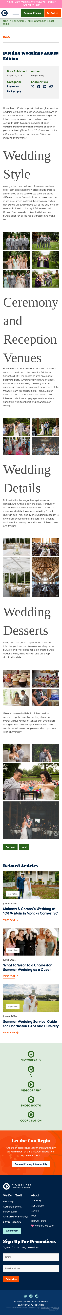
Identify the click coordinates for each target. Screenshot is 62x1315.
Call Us (54, 13)
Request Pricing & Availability (31, 1164)
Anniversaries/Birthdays (15, 1216)
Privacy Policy (45, 1308)
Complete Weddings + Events (34, 1301)
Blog (5, 21)
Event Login (12, 1230)
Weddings (8, 1201)
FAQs (33, 1215)
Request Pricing (32, 13)
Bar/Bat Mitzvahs (12, 1221)
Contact (35, 1210)
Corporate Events (12, 1206)
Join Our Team (38, 1220)
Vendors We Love (44, 1225)
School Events (10, 1211)
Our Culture (37, 1205)
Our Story (36, 1200)
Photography (14, 91)
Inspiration (18, 21)
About (35, 1195)
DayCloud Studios (36, 1304)
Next (24, 847)
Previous (10, 847)
